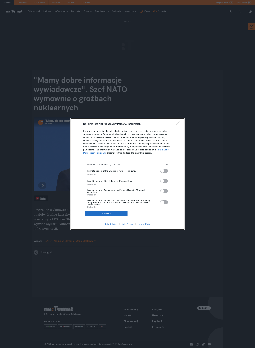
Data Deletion (110, 224)
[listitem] (127, 164)
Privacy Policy (144, 224)
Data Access (127, 224)
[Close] (178, 124)
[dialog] (127, 174)
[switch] (164, 171)
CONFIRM (106, 213)
